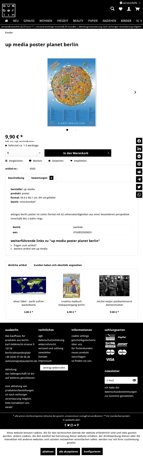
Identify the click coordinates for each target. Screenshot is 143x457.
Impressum (45, 360)
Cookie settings (80, 336)
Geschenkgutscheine (84, 340)
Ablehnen (48, 451)
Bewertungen (41, 177)
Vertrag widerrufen (54, 367)
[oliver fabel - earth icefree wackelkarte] (28, 286)
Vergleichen (15, 160)
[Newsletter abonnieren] (134, 380)
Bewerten (58, 160)
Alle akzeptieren (68, 451)
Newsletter (44, 352)
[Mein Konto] (128, 8)
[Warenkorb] (137, 8)
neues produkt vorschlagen (80, 354)
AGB (40, 336)
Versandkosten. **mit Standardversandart (109, 415)
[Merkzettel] (120, 8)
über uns (77, 344)
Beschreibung (16, 177)
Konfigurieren (92, 451)
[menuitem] (93, 8)
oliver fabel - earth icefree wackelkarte (28, 303)
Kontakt (42, 356)
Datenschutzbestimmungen (121, 391)
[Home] (6, 20)
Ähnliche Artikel (17, 265)
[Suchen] (112, 8)
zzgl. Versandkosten (24, 141)
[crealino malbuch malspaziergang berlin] (71, 286)
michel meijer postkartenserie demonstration (114, 303)
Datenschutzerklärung (51, 340)
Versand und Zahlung (50, 348)
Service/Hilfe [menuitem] (130, 3)
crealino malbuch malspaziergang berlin (71, 303)
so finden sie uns (82, 360)
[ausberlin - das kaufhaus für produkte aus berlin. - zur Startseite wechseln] (9, 10)
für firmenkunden (82, 348)
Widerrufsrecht (47, 344)
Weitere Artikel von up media (30, 248)
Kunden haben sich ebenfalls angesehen (58, 265)
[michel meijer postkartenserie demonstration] (114, 286)
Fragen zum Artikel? (24, 245)
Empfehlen (80, 160)
